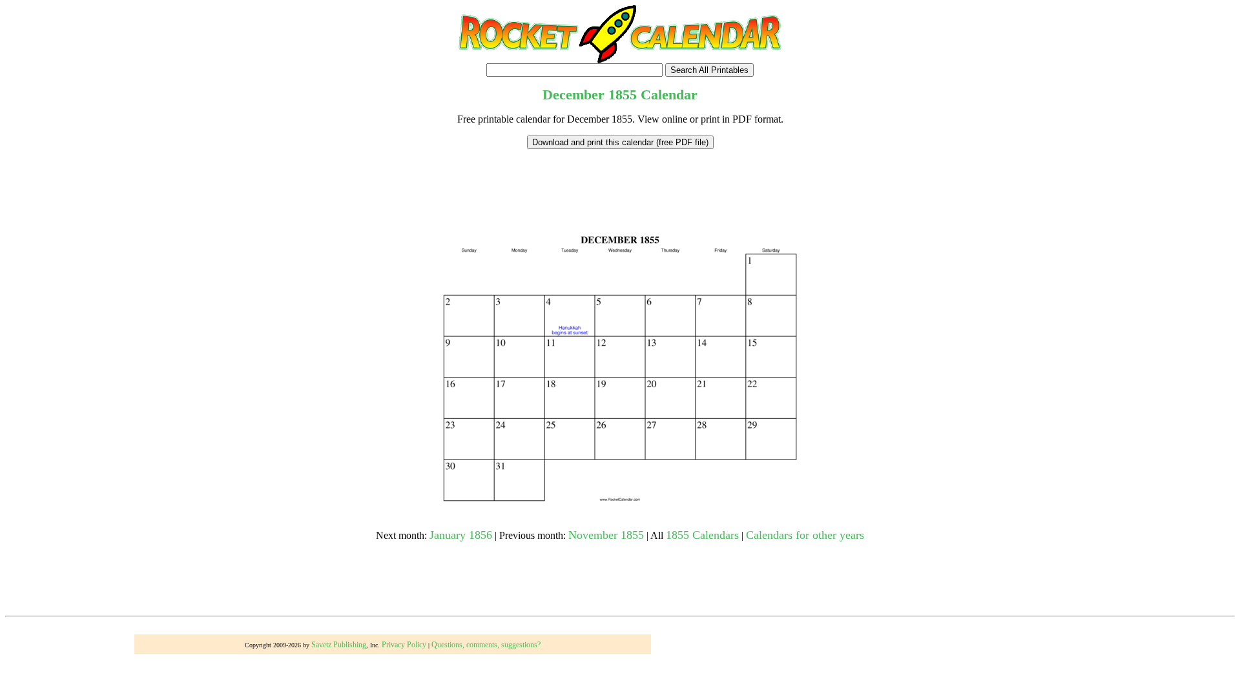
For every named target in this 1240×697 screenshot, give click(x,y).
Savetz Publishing (338, 644)
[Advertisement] (620, 178)
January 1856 (460, 535)
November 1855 (606, 535)
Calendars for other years (805, 535)
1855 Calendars (702, 535)
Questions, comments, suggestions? (486, 644)
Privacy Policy (404, 644)
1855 (622, 94)
